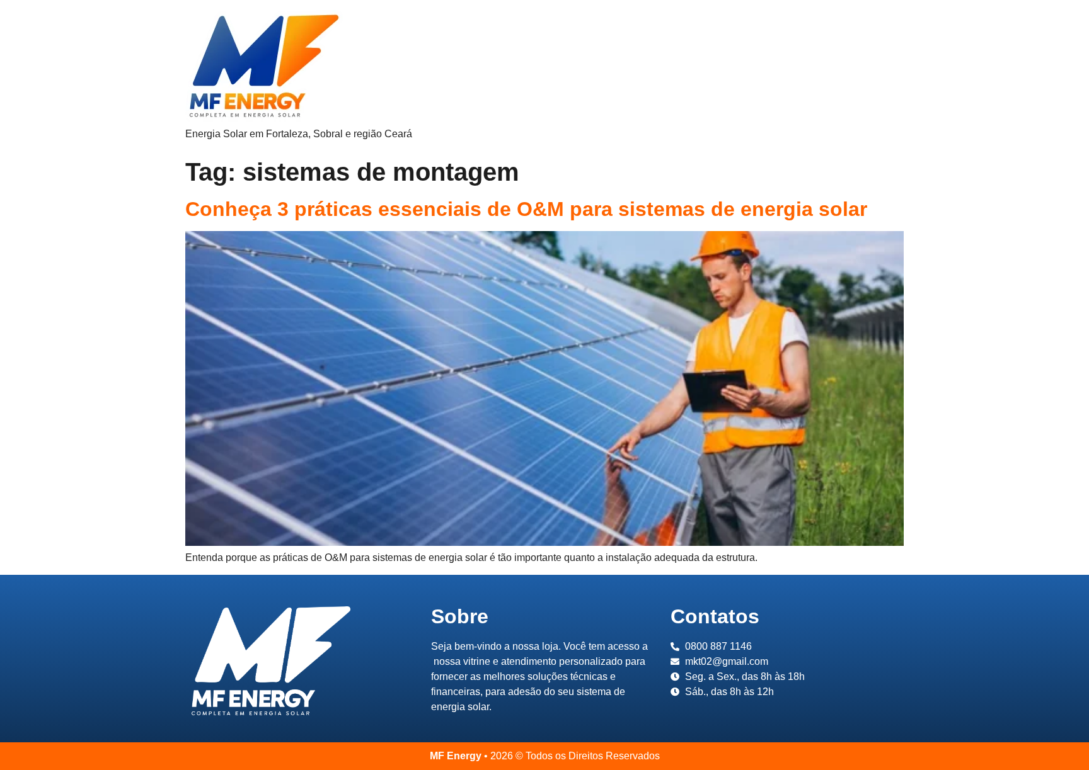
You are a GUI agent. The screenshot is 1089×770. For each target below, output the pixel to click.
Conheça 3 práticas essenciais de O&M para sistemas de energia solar (526, 209)
